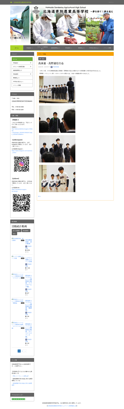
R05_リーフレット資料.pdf (20, 376)
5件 (14, 234)
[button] (18, 24)
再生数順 (25, 230)
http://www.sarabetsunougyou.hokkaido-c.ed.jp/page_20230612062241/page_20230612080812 (22, 131)
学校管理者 (56, 67)
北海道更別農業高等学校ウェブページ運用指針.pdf (62, 406)
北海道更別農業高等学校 (22, 2)
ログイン (111, 2)
